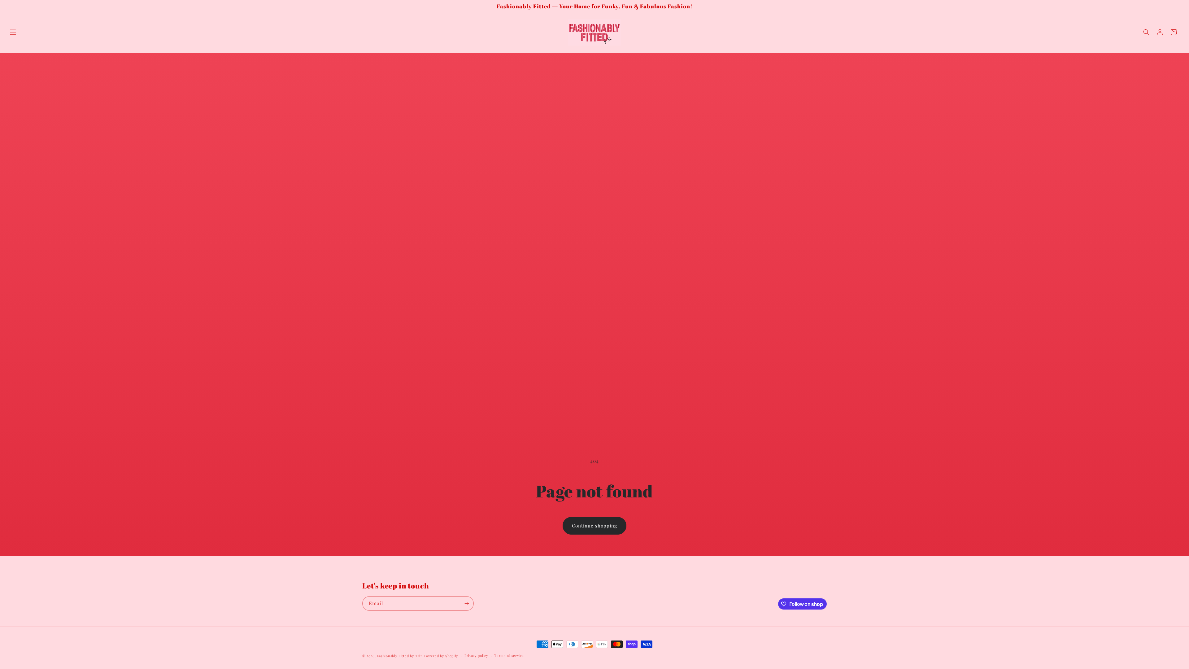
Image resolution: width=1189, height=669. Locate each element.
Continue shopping (594, 526)
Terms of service (509, 655)
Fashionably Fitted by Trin (400, 656)
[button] (13, 32)
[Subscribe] (466, 603)
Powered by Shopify (441, 656)
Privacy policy (476, 655)
